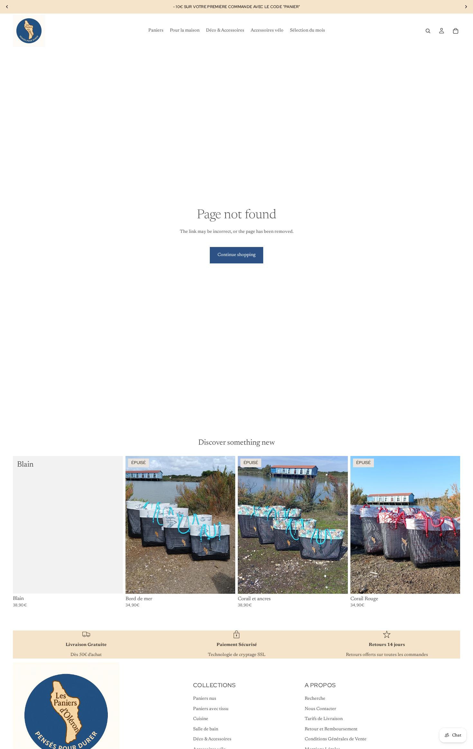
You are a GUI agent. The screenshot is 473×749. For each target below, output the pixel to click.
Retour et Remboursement (331, 729)
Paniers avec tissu (210, 709)
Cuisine (200, 719)
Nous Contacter (320, 709)
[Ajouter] (113, 583)
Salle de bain (205, 729)
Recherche (315, 699)
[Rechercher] (428, 31)
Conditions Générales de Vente (335, 739)
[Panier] (456, 31)
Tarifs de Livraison (324, 719)
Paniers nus (204, 699)
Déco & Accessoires (212, 739)
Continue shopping (236, 255)
